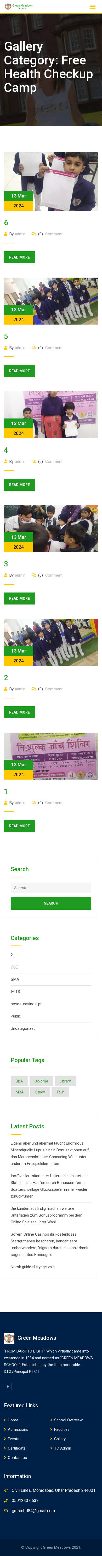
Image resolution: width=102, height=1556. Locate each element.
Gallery (60, 1439)
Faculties (62, 1429)
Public (16, 1016)
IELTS (15, 991)
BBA (19, 1081)
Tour (60, 1092)
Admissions (18, 1429)
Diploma (41, 1081)
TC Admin (62, 1448)
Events (13, 1439)
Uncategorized (23, 1028)
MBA (20, 1092)
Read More (19, 257)
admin (20, 234)
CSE (14, 967)
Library (65, 1081)
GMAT (16, 979)
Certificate (17, 1448)
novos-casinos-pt (26, 1004)
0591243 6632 (25, 1500)
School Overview (68, 1420)
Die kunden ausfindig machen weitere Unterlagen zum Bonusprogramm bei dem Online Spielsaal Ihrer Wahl (46, 1215)
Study (40, 1092)
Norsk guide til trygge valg (33, 1267)
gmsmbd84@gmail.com (33, 1510)
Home (13, 1420)
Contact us (17, 1457)
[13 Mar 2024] (51, 181)
